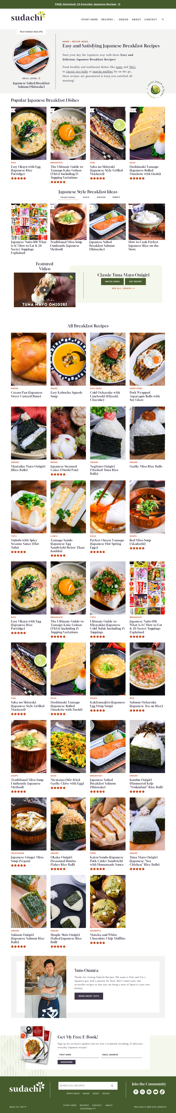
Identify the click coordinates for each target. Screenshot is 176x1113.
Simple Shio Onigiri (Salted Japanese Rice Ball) (66, 938)
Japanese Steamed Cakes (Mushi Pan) (64, 468)
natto (119, 67)
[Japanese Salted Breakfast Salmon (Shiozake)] (31, 35)
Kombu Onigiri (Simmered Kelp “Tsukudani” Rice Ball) (146, 783)
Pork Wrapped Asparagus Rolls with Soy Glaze (145, 396)
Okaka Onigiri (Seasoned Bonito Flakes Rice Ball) (63, 861)
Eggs (132, 163)
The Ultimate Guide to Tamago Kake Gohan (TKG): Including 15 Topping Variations (67, 172)
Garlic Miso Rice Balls (146, 466)
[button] (12, 178)
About (109, 1105)
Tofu (14, 536)
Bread (14, 388)
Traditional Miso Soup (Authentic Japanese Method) (66, 245)
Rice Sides (96, 388)
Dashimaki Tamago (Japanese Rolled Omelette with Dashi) (145, 170)
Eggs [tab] (86, 197)
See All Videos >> (123, 288)
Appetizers (136, 388)
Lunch (54, 536)
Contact (97, 1105)
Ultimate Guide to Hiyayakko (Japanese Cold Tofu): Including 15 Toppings (107, 627)
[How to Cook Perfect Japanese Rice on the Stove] (147, 205)
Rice (13, 163)
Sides (96, 1093)
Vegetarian (17, 853)
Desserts (95, 931)
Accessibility (88, 1109)
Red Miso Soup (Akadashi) (140, 542)
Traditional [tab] (68, 197)
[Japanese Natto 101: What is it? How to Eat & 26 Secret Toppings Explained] (29, 205)
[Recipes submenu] (114, 19)
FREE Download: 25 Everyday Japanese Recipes (85, 4)
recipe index (80, 41)
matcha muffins (103, 71)
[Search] (162, 19)
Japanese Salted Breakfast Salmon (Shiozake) (31, 85)
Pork (93, 853)
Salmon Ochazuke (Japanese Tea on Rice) (146, 704)
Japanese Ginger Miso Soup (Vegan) (27, 859)
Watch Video (112, 281)
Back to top (17, 1107)
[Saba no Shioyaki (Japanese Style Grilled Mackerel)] (108, 108)
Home (66, 41)
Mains (86, 1093)
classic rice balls (77, 71)
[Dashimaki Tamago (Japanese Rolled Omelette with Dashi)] (147, 108)
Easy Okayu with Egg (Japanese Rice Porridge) (26, 170)
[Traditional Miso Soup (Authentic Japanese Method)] (68, 205)
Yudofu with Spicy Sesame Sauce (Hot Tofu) (25, 543)
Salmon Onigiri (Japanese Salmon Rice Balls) (28, 938)
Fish (92, 163)
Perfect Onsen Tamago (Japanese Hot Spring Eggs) (107, 543)
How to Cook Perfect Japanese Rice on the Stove (144, 245)
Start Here (69, 1105)
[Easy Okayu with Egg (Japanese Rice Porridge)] (28, 108)
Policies (139, 1107)
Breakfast (57, 163)
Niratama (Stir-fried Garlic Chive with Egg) (67, 781)
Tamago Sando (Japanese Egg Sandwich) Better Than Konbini (68, 545)
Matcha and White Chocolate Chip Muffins (107, 936)
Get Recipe (135, 281)
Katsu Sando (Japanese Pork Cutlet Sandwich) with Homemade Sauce (107, 861)
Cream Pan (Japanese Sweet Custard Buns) (27, 394)
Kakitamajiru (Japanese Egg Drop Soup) (107, 704)
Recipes (84, 1105)
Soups (54, 388)
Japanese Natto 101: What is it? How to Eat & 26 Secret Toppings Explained (28, 247)
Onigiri (15, 462)
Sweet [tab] (116, 197)
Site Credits (159, 1107)
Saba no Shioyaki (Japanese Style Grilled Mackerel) (106, 170)
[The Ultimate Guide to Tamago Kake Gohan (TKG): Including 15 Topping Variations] (68, 108)
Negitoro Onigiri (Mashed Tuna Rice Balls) (104, 470)
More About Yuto (89, 996)
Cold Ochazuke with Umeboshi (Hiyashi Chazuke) (105, 396)
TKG (132, 67)
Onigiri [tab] (101, 197)
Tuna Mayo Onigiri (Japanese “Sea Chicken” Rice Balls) (145, 861)
